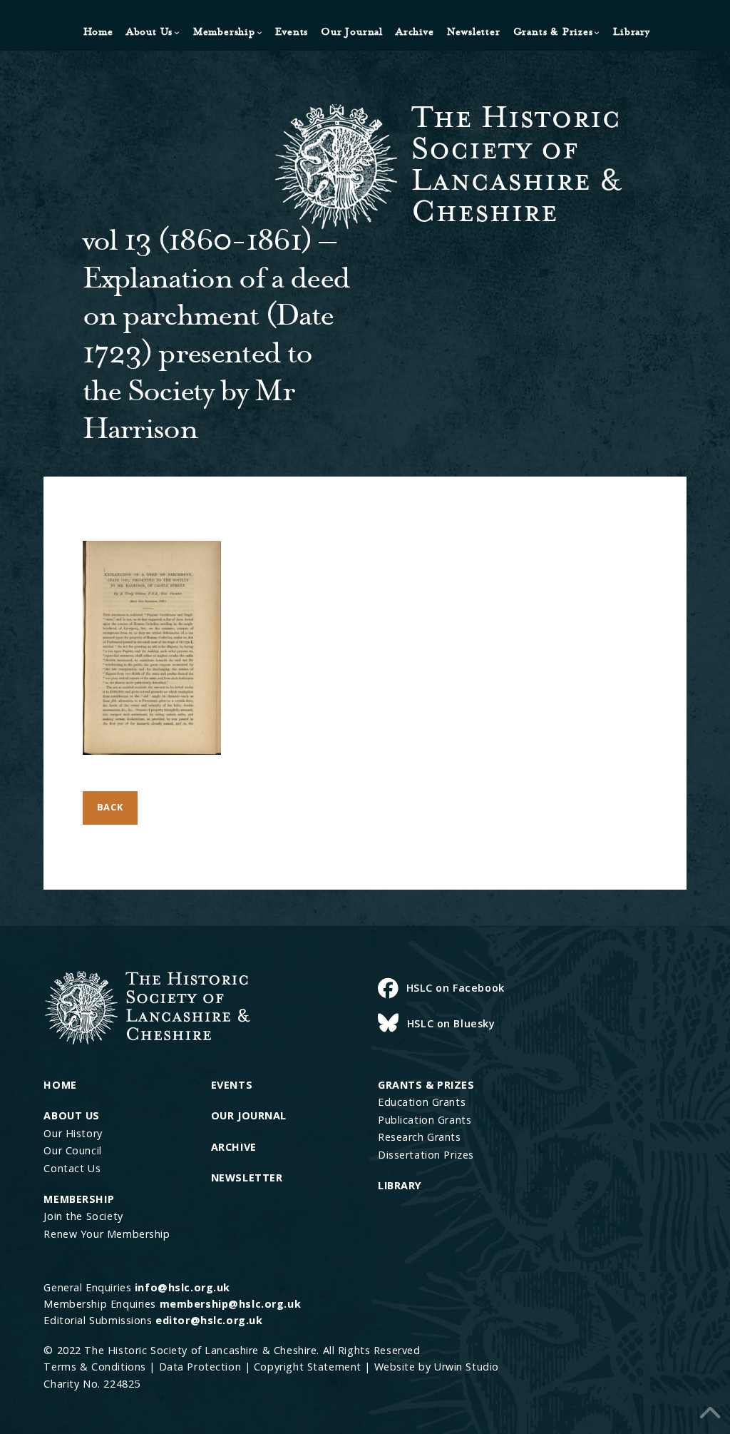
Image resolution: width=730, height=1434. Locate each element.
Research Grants (419, 1137)
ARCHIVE (234, 1147)
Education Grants (422, 1102)
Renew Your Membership (106, 1234)
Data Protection (200, 1366)
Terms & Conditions (94, 1366)
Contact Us (72, 1168)
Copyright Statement (307, 1366)
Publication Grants (424, 1120)
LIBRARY (400, 1185)
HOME (59, 1085)
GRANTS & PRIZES (426, 1085)
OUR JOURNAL (249, 1115)
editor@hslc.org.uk (208, 1320)
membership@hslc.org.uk (231, 1304)
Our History (72, 1133)
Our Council (72, 1150)
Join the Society (83, 1216)
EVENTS (231, 1085)
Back (110, 806)
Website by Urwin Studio (436, 1366)
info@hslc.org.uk (182, 1287)
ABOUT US (71, 1115)
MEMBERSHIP (78, 1199)
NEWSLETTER (247, 1177)
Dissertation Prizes (426, 1154)
